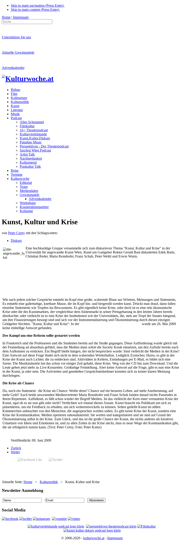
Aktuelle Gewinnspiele (18, 52)
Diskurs (16, 240)
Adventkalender (13, 68)
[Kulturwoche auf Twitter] (25, 519)
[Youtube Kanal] (74, 519)
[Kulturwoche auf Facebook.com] (10, 519)
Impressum (115, 538)
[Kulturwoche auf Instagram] (41, 519)
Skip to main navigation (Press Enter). (37, 5)
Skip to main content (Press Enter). (35, 9)
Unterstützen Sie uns (16, 37)
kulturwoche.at (93, 538)
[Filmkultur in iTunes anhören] (146, 526)
